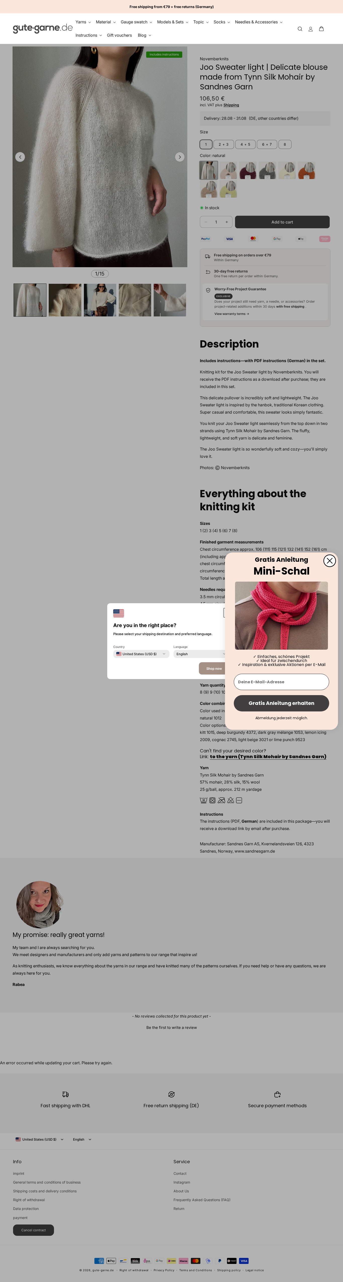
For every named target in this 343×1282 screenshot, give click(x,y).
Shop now (214, 668)
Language (181, 646)
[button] (323, 28)
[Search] (300, 28)
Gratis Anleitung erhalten (281, 703)
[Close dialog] (329, 560)
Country (119, 646)
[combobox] (136, 653)
